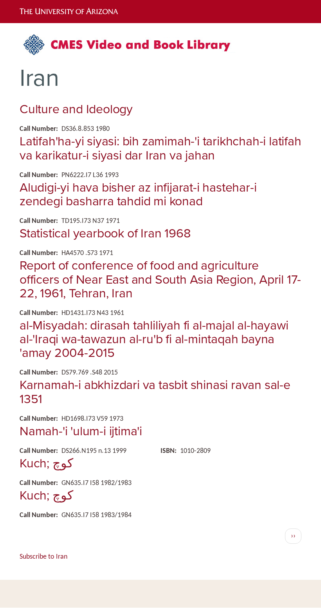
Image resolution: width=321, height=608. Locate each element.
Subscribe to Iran (43, 557)
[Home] (131, 47)
